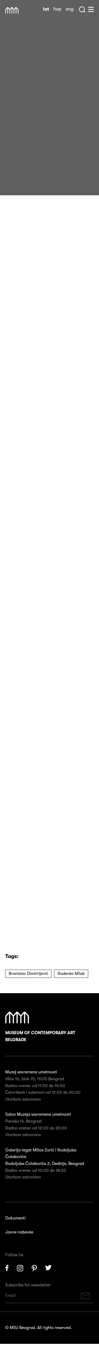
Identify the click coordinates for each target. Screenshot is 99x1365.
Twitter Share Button (37, 177)
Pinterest (34, 1268)
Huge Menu (91, 9)
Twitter (48, 1268)
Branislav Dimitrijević (28, 973)
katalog (36, 794)
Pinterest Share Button (23, 177)
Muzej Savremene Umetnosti (11, 10)
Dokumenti (15, 1218)
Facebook (6, 1268)
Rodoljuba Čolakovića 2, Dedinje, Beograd (44, 1163)
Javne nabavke (19, 1232)
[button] (35, 730)
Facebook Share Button (10, 177)
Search (82, 9)
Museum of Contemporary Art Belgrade (40, 1036)
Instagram (20, 1268)
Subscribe (85, 1295)
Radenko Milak (71, 973)
